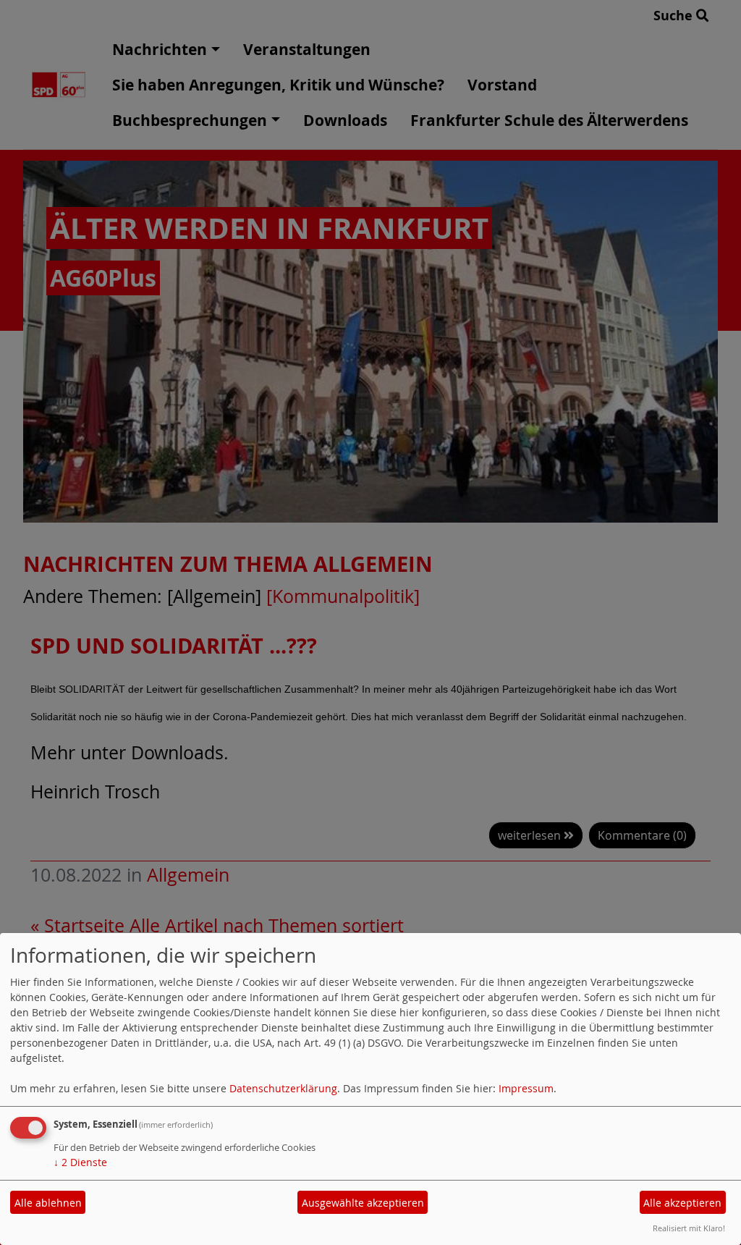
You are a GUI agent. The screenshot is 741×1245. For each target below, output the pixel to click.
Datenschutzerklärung (283, 1088)
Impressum (526, 1088)
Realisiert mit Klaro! (689, 1228)
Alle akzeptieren (682, 1203)
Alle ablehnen (48, 1203)
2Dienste (80, 1162)
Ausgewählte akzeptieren (363, 1203)
